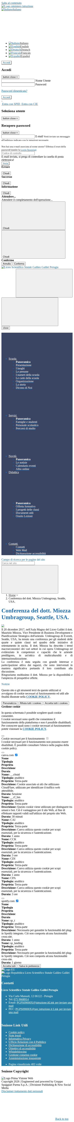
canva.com (7, 755)
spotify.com (8, 901)
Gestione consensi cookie (23, 1054)
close (5, 328)
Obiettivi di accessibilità (22, 1048)
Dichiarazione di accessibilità (25, 1045)
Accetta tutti (56, 703)
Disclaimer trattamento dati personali (22, 1091)
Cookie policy (17, 1032)
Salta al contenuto (11, 2)
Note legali (15, 1035)
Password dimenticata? (14, 90)
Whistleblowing (18, 1051)
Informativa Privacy (20, 1038)
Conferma (19, 263)
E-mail (39, 136)
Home (12, 595)
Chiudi (6, 173)
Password (40, 84)
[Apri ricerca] (44, 283)
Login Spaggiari (28, 149)
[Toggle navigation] (29, 311)
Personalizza (9, 703)
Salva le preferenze (29, 966)
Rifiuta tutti (30, 703)
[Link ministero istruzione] (17, 6)
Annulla (7, 263)
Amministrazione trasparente (25, 1058)
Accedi (6, 62)
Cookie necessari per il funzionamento (23, 738)
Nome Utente (43, 80)
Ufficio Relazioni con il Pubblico (27, 1041)
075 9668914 (21, 999)
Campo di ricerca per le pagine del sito (23, 559)
